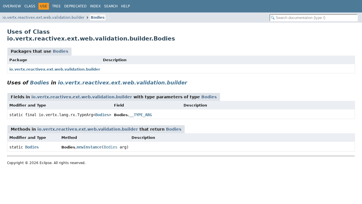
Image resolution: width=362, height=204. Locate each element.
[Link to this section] (191, 83)
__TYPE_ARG (140, 114)
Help (125, 6)
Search (111, 6)
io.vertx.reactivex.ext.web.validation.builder (43, 17)
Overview (12, 6)
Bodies (98, 17)
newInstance (89, 147)
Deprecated (75, 6)
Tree (56, 6)
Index (95, 6)
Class (29, 6)
